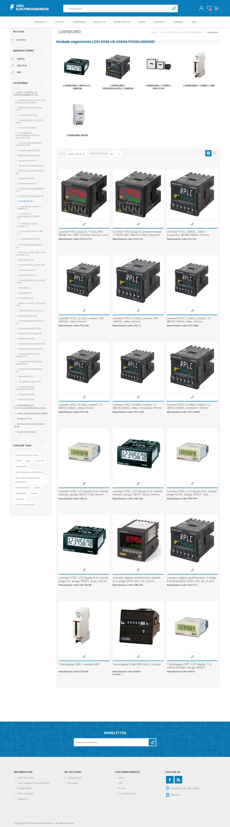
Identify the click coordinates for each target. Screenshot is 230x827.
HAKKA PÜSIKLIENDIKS (135, 41)
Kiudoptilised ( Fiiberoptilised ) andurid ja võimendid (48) (27, 135)
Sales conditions (25, 793)
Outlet (37, 487)
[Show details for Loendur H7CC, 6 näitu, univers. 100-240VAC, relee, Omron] (84, 280)
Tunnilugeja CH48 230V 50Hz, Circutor (137, 664)
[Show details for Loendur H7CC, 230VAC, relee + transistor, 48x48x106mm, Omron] (192, 194)
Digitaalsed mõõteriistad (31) (28, 370)
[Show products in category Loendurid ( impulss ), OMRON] (77, 67)
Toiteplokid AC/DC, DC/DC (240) (29, 121)
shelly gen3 (21, 493)
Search (174, 8)
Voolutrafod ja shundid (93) (32, 343)
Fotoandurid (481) (27, 127)
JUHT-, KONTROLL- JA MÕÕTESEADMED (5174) (26, 94)
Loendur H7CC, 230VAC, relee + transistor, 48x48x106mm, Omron (188, 233)
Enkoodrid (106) (26, 399)
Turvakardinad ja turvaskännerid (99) (25, 388)
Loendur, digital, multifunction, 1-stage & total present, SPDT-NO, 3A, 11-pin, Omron (191, 581)
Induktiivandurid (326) (29, 150)
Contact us (22, 798)
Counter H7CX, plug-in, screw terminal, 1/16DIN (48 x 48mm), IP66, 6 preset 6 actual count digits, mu (137, 235)
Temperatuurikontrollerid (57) (29, 322)
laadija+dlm (21, 466)
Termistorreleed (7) (28, 183)
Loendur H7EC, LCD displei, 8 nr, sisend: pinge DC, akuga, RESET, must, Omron (83, 579)
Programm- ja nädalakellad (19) (30, 189)
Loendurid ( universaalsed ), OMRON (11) (28, 216)
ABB (19, 72)
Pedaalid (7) (24, 287)
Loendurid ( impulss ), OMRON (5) (29, 207)
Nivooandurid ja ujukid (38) (31, 264)
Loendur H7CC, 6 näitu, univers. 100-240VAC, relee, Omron (82, 320)
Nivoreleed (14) (26, 259)
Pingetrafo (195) (26, 338)
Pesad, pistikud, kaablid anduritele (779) (28, 144)
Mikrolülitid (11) (26, 376)
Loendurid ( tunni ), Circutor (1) (27, 224)
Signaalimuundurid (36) (30, 328)
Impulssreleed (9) (27, 275)
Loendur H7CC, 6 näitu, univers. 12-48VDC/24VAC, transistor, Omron (189, 406)
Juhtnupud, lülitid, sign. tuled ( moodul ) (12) (30, 253)
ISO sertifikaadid (126, 793)
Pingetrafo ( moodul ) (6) (30, 333)
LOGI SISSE (100, 41)
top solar (19, 499)
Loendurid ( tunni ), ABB (199, 85)
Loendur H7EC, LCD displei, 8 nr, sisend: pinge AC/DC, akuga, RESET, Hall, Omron (192, 494)
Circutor (22, 65)
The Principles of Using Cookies (33, 782)
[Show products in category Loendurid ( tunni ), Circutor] (158, 67)
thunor (34, 493)
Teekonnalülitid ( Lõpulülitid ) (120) (30, 281)
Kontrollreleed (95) (28, 315)
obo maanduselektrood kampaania (27, 479)
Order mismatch (25, 777)
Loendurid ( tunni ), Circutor (158, 87)
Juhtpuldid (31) (25, 293)
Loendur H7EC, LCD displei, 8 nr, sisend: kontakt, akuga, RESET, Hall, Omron (83, 493)
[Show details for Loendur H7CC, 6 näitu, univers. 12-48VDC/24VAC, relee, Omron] (192, 280)
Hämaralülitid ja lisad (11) (31, 310)
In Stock (21, 40)
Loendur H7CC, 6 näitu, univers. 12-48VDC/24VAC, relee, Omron (189, 320)
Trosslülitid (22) (26, 298)
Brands (122, 788)
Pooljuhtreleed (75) (28, 115)
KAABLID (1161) (24, 418)
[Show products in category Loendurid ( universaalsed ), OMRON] (118, 67)
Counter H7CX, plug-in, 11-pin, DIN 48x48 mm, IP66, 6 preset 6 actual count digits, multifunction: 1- (83, 235)
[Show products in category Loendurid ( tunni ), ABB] (199, 67)
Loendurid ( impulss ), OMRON (77, 87)
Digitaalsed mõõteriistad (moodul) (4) (28, 362)
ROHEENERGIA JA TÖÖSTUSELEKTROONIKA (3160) (29, 407)
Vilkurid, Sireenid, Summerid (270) (30, 304)
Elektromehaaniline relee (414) (28, 108)
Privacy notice (24, 788)
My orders (73, 782)
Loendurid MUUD (77, 135)
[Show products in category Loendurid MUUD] (77, 117)
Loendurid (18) (26, 201)
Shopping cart (216, 8)
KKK (120, 782)
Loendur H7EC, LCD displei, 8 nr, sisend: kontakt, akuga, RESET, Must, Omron (137, 493)
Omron (21, 58)
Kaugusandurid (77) (28, 160)
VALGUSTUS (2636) (26, 431)
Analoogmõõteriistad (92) (31, 348)
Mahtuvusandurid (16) (29, 155)
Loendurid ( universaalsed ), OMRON (117, 87)
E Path (18, 460)
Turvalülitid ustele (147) (30, 381)
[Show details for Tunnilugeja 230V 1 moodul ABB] (84, 627)
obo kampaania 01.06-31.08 (29, 472)
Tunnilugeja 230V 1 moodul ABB (79, 664)
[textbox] (117, 8)
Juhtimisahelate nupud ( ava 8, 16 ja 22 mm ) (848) (30, 101)
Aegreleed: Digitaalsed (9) (31, 196)
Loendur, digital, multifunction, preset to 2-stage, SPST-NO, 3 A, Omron (136, 579)
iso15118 (39, 460)
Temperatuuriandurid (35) (31, 165)
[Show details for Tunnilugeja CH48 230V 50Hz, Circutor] (138, 627)
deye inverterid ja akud (27, 454)
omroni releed (22, 487)
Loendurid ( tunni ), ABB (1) (30, 232)
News (121, 777)
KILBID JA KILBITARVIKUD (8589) (32, 413)
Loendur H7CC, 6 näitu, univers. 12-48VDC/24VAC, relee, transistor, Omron (137, 406)
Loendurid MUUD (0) (30, 238)
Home (155, 32)
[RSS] (178, 779)
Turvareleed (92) (26, 394)
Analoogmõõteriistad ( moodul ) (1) (27, 355)
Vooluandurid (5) (27, 270)
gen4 (28, 460)
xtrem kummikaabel (25, 504)
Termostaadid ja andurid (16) (29, 245)
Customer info (75, 777)
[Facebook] (170, 779)
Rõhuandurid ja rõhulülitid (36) (29, 172)
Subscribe (152, 742)
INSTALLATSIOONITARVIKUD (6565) (29, 425)
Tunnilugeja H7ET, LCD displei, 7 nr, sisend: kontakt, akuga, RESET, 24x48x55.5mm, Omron (189, 667)
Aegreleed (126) (26, 178)
